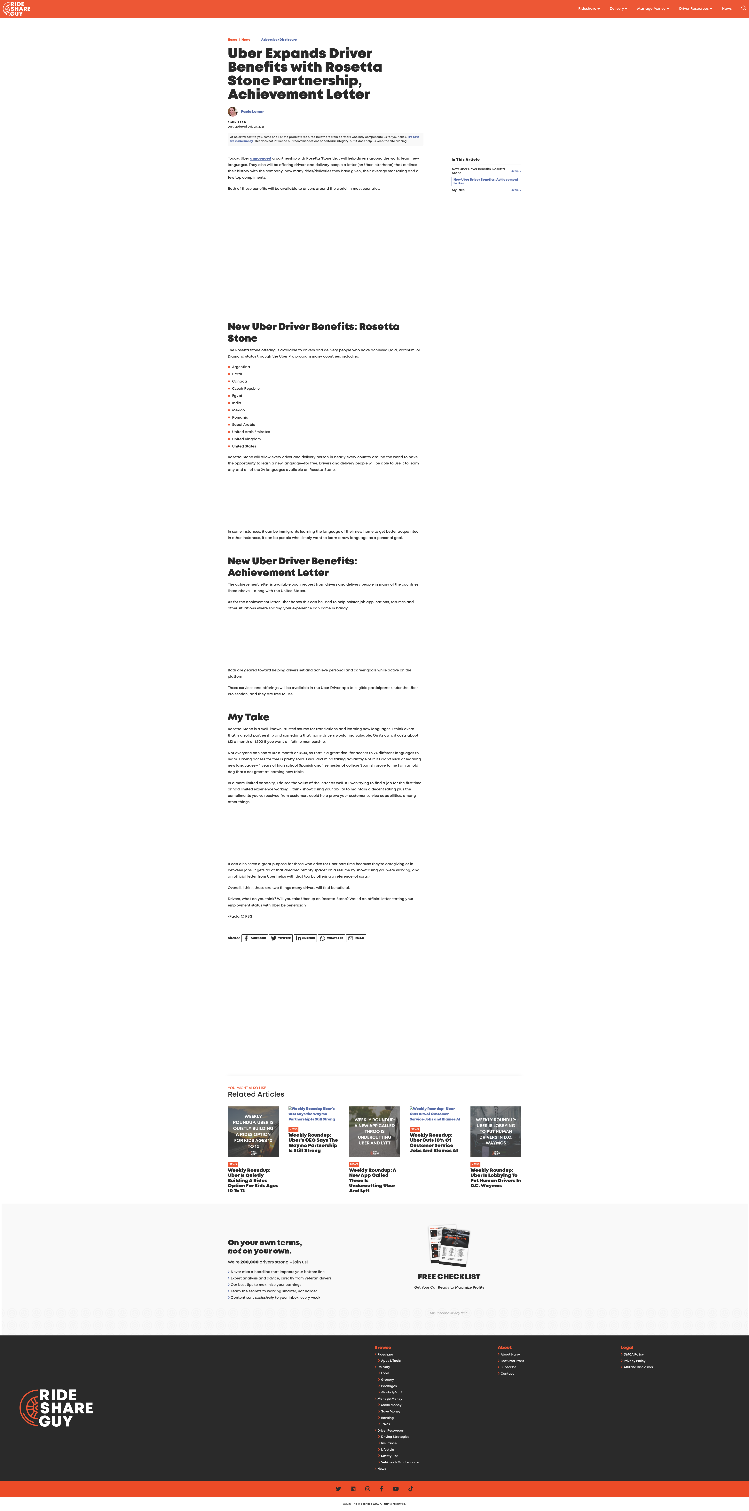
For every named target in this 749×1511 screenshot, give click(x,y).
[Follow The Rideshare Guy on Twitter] (338, 1489)
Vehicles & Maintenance (400, 1462)
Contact (507, 1373)
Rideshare (385, 1354)
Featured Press (512, 1361)
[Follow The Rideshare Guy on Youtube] (396, 1489)
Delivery (383, 1367)
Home (232, 39)
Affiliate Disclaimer (638, 1367)
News (245, 39)
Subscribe (508, 1367)
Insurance (389, 1443)
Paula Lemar (252, 111)
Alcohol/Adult (392, 1392)
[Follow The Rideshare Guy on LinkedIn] (353, 1489)
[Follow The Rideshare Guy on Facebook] (381, 1489)
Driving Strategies (395, 1437)
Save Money (390, 1411)
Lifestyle (387, 1449)
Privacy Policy (634, 1361)
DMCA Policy (634, 1354)
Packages (389, 1386)
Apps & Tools (391, 1360)
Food (385, 1373)
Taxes (385, 1424)
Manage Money (389, 1398)
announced (260, 158)
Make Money (391, 1405)
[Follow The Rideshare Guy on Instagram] (367, 1489)
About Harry (510, 1354)
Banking (387, 1418)
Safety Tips (389, 1456)
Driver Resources (390, 1430)
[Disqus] (338, 1005)
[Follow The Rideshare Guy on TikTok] (410, 1489)
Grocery (387, 1379)
